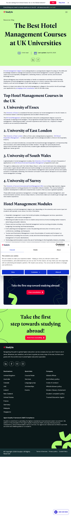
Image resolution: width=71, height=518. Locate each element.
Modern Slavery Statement (56, 390)
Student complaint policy (55, 394)
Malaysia (7, 408)
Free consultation (35, 292)
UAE (5, 386)
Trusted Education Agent (55, 397)
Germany (7, 405)
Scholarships (29, 386)
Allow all (58, 272)
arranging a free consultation (25, 88)
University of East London (14, 136)
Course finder (30, 375)
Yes (53, 2)
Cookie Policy (63, 451)
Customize (34, 272)
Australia (7, 379)
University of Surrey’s (13, 186)
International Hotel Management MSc (31, 186)
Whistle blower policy (54, 386)
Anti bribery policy (52, 379)
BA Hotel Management (13, 118)
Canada (6, 383)
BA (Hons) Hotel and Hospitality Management (29, 163)
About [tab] (59, 250)
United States (9, 397)
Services (28, 379)
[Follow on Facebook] (11, 364)
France (6, 401)
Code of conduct (52, 383)
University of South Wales (43, 161)
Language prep (30, 383)
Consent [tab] (12, 250)
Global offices (51, 375)
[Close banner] (68, 245)
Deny (13, 272)
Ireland (6, 390)
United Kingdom (9, 375)
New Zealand (8, 394)
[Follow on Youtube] (17, 364)
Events (27, 390)
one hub (52, 7)
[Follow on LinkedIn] (6, 364)
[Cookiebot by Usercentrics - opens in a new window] (57, 245)
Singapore (7, 412)
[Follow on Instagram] (23, 364)
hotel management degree (13, 71)
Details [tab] (35, 250)
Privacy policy (53, 451)
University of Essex (12, 113)
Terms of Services (41, 451)
